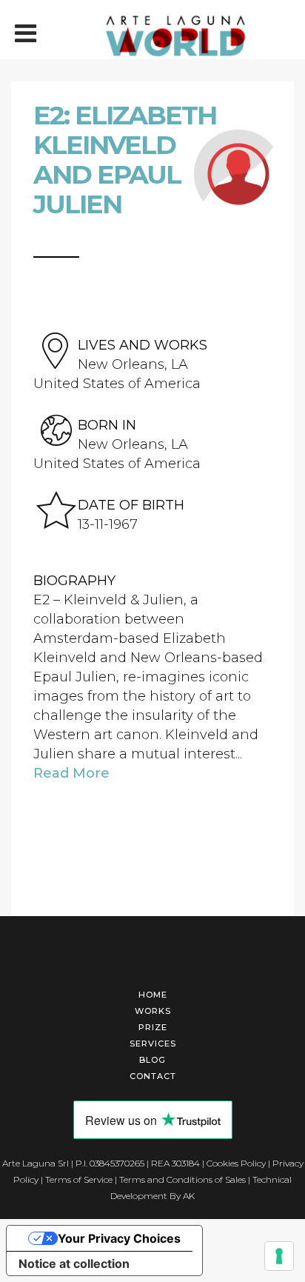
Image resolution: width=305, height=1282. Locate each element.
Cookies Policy (236, 1163)
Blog (152, 1060)
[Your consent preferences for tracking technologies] (279, 1256)
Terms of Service (79, 1179)
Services (153, 1043)
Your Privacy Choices (119, 1238)
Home (152, 994)
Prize (152, 1027)
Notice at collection (74, 1263)
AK (189, 1195)
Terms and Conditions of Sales (182, 1179)
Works (153, 1011)
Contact (153, 1076)
